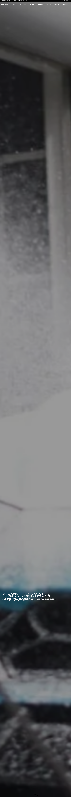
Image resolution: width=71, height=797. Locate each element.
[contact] (66, 1)
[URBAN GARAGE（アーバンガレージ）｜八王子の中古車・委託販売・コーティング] (5, 4)
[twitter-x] (62, 1)
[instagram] (64, 1)
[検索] (68, 1)
